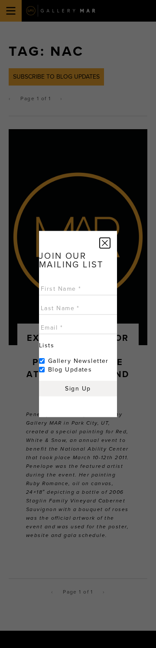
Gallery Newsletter (78, 361)
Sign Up (78, 388)
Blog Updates (70, 369)
